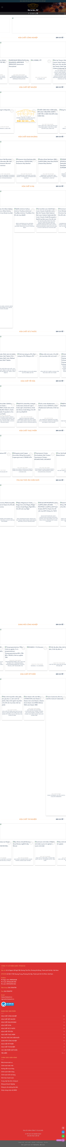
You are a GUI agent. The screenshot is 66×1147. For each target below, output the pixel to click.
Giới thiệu (28, 1142)
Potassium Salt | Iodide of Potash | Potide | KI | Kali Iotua (42, 78)
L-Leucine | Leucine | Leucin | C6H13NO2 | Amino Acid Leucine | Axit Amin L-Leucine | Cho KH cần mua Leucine (32, 520)
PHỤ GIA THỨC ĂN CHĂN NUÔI (10, 1037)
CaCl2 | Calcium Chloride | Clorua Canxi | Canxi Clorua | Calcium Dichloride (20, 77)
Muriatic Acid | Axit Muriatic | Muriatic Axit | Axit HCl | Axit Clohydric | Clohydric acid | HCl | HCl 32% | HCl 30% (23, 370)
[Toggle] (64, 1053)
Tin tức (46, 1142)
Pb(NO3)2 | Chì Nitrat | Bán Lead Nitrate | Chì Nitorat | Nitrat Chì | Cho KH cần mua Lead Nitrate (53, 177)
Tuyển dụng (39, 1142)
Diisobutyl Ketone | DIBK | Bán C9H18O (53, 665)
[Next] (62, 25)
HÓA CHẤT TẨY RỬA (7, 1031)
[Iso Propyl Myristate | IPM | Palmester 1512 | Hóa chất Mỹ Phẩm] (52, 853)
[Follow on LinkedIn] (37, 13)
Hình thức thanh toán (7, 1078)
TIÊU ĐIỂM (4, 1053)
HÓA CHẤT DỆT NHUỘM (8, 1019)
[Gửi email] (33, 13)
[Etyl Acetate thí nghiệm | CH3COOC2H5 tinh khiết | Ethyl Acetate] (30, 853)
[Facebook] (28, 13)
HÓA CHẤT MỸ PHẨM (7, 1044)
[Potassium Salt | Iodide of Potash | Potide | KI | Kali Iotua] (42, 71)
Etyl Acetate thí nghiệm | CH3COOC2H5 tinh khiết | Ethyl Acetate (30, 859)
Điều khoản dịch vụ (7, 1062)
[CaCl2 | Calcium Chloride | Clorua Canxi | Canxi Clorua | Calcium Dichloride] (20, 71)
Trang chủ (21, 1142)
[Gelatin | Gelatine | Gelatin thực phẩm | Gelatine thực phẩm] (38, 464)
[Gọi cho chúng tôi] (35, 13)
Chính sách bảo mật (7, 1065)
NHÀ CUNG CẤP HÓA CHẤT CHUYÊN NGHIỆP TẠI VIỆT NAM (33, 1)
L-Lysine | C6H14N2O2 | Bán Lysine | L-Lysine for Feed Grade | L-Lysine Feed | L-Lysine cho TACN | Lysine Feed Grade (54, 520)
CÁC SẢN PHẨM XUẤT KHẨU (9, 1050)
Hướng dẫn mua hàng (7, 1068)
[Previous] (3, 25)
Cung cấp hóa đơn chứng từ (9, 1081)
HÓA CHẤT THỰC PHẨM (8, 1034)
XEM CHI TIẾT (60, 37)
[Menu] (2, 7)
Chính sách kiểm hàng (7, 1071)
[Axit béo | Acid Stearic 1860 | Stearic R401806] (23, 708)
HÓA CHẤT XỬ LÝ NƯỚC (8, 1028)
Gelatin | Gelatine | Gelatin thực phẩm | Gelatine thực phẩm (39, 471)
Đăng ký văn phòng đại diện (9, 1087)
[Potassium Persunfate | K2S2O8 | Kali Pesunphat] (31, 170)
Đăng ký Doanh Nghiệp (8, 1084)
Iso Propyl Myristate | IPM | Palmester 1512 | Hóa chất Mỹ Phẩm (52, 860)
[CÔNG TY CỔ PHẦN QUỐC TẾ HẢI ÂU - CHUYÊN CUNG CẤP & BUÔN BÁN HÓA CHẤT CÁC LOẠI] (33, 7)
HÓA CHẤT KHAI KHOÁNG (8, 1022)
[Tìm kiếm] (63, 7)
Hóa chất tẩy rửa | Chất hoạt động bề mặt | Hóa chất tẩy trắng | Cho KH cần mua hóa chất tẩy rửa (30, 421)
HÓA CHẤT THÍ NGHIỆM (8, 1047)
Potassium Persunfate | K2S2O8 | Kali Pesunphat (30, 177)
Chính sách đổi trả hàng (8, 1075)
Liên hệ (33, 1142)
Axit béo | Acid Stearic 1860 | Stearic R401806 (23, 715)
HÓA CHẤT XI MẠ (6, 1025)
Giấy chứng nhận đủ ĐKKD (9, 1090)
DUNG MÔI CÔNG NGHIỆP (9, 1041)
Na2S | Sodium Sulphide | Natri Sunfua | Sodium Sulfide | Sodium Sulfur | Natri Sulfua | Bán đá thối (53, 127)
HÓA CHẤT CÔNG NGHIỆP (9, 1016)
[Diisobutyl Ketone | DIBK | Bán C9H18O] (53, 658)
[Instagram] (31, 13)
